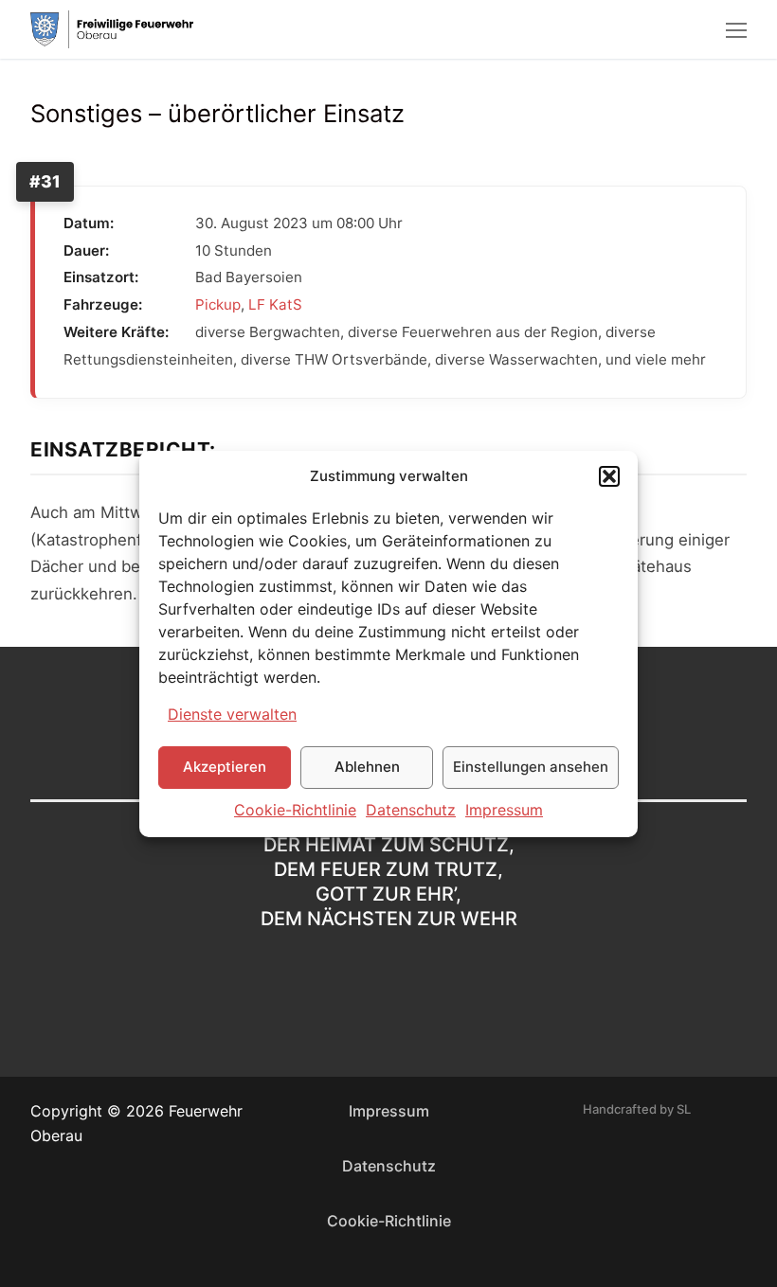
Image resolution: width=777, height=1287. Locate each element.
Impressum (504, 809)
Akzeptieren (224, 767)
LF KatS (275, 304)
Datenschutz (411, 809)
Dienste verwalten (232, 714)
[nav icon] (736, 29)
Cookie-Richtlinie (295, 809)
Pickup (218, 304)
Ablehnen (367, 767)
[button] (609, 476)
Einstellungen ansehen (530, 767)
